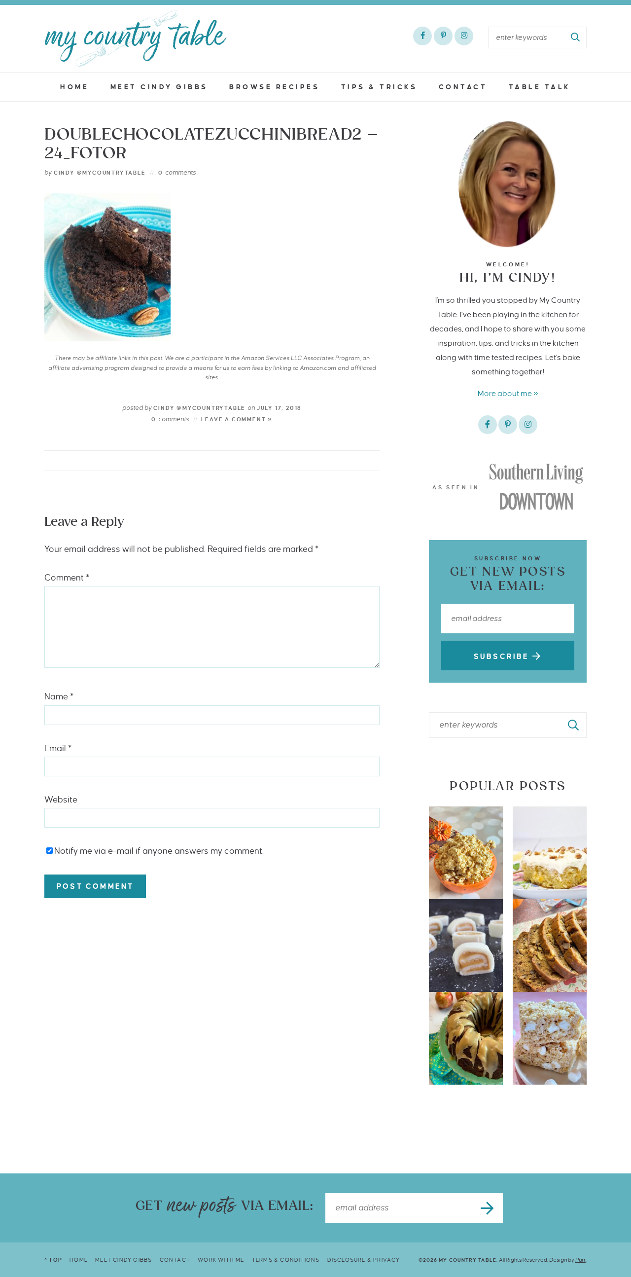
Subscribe (503, 656)
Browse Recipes (274, 87)
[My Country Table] (135, 38)
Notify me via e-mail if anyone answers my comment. (159, 851)
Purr (580, 1260)
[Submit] (575, 37)
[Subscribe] (488, 1208)
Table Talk (540, 87)
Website (60, 799)
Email (57, 748)
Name (58, 696)
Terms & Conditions (286, 1260)
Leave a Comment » (237, 419)
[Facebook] (422, 36)
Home (74, 87)
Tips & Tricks (379, 87)
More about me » (508, 393)
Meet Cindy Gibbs (159, 87)
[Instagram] (464, 36)
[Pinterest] (443, 36)
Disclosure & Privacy (363, 1260)
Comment (66, 578)
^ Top (53, 1260)
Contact (463, 87)
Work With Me (221, 1260)
